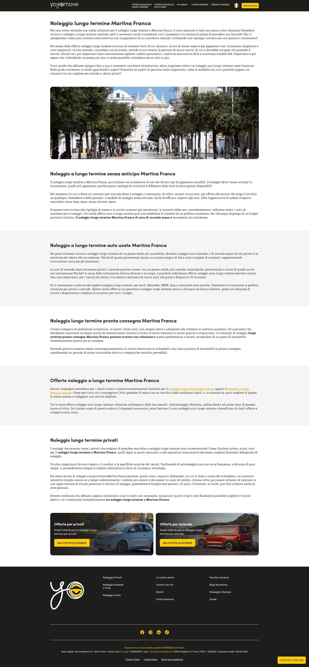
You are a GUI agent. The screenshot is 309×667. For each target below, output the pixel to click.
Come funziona (165, 599)
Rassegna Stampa (220, 591)
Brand (159, 591)
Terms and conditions (172, 659)
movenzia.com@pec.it (160, 651)
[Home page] (67, 595)
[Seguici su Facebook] (142, 632)
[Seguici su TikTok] (167, 632)
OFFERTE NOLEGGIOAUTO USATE (164, 6)
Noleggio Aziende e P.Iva (113, 586)
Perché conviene (219, 577)
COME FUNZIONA (200, 4)
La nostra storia (165, 577)
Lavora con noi (164, 584)
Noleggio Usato (112, 595)
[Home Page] (64, 6)
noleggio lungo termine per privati (191, 389)
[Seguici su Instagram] (150, 632)
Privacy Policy (133, 659)
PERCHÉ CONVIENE (220, 4)
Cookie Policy (150, 659)
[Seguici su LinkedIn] (159, 632)
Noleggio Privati (112, 577)
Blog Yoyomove (218, 584)
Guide (213, 599)
